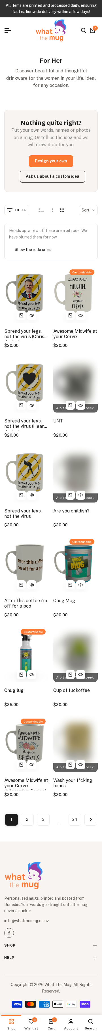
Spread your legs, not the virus (23, 513)
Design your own (51, 161)
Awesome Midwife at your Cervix (75, 333)
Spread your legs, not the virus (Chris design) (24, 334)
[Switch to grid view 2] (62, 210)
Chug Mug (64, 600)
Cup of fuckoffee (71, 690)
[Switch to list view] (41, 210)
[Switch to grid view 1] (52, 210)
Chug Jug (14, 690)
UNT (58, 421)
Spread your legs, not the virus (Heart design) (25, 424)
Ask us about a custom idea (52, 176)
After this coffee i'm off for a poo (25, 603)
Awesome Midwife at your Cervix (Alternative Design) (26, 784)
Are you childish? (71, 511)
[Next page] (90, 820)
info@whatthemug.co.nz (26, 920)
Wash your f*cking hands (72, 783)
